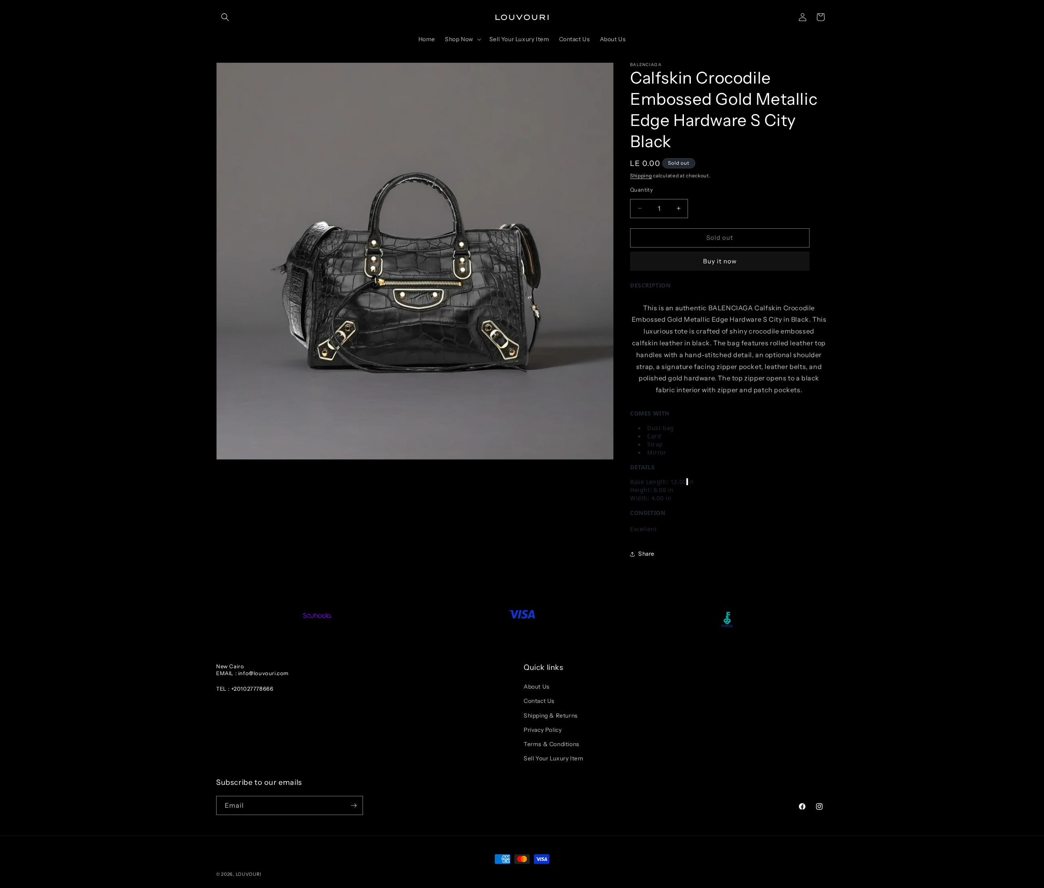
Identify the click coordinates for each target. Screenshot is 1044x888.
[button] (225, 17)
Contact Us (539, 701)
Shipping (641, 175)
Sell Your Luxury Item (554, 758)
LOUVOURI (248, 874)
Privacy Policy (543, 729)
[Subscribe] (354, 805)
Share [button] (646, 553)
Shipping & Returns (551, 715)
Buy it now (720, 261)
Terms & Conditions (552, 744)
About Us (537, 686)
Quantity (641, 189)
